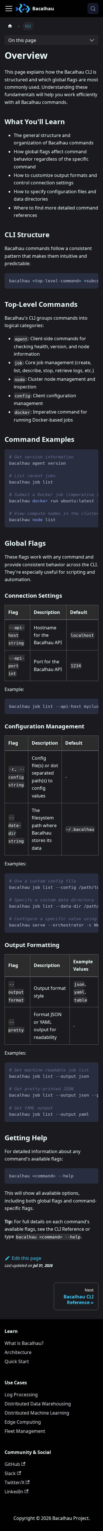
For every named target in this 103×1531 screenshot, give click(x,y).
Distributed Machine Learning (37, 1413)
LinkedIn (14, 1491)
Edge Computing (23, 1422)
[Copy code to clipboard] (91, 280)
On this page (22, 40)
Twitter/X (14, 1482)
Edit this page (26, 1258)
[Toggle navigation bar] (9, 8)
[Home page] (10, 26)
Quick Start (17, 1361)
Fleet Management (25, 1431)
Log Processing (21, 1394)
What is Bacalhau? (24, 1343)
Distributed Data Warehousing (38, 1404)
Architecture (18, 1352)
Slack (10, 1473)
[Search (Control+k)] (93, 8)
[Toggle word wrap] (81, 280)
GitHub (12, 1464)
